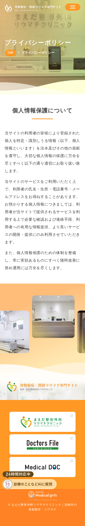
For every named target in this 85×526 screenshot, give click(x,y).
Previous (4, 308)
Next (81, 308)
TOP (10, 52)
